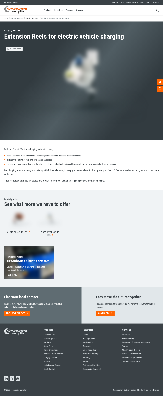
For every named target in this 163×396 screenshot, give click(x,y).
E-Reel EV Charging (50, 233)
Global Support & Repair (131, 350)
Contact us (104, 313)
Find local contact (15, 313)
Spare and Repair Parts (131, 361)
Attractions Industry (90, 354)
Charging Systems (50, 357)
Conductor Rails (49, 335)
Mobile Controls (49, 369)
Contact (115, 2)
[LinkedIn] (6, 378)
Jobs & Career (144, 2)
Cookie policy (118, 390)
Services (69, 10)
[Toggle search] (157, 10)
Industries (58, 10)
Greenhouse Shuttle (28, 261)
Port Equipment (89, 338)
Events (122, 2)
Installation (126, 335)
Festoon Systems (50, 338)
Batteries (47, 361)
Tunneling (86, 357)
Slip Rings (47, 342)
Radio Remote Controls (52, 365)
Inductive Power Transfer (53, 354)
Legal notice (154, 390)
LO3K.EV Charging (17, 232)
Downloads (155, 2)
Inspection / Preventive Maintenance (136, 342)
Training (125, 346)
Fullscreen (15, 49)
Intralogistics (88, 342)
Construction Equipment (92, 369)
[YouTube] (18, 378)
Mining (85, 361)
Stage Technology (90, 350)
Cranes (85, 335)
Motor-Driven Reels (51, 350)
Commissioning (128, 338)
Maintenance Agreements (132, 357)
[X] (12, 378)
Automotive (87, 346)
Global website (142, 390)
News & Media (131, 2)
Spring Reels (48, 346)
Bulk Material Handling (91, 365)
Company (80, 10)
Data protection (130, 390)
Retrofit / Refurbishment (131, 354)
